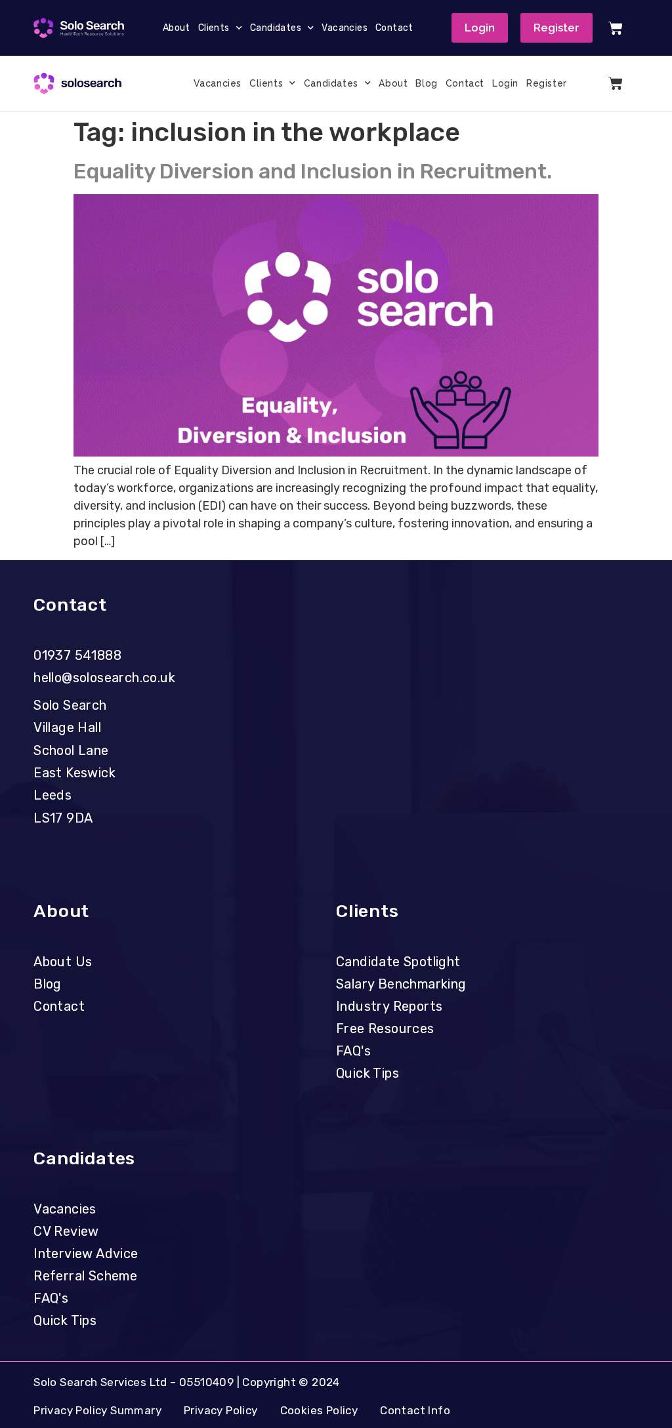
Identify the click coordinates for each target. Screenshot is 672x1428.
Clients (214, 27)
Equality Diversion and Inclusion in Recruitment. (313, 171)
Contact (394, 27)
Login (505, 83)
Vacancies (345, 27)
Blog (426, 83)
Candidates (275, 27)
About (176, 27)
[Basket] (616, 28)
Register (546, 83)
